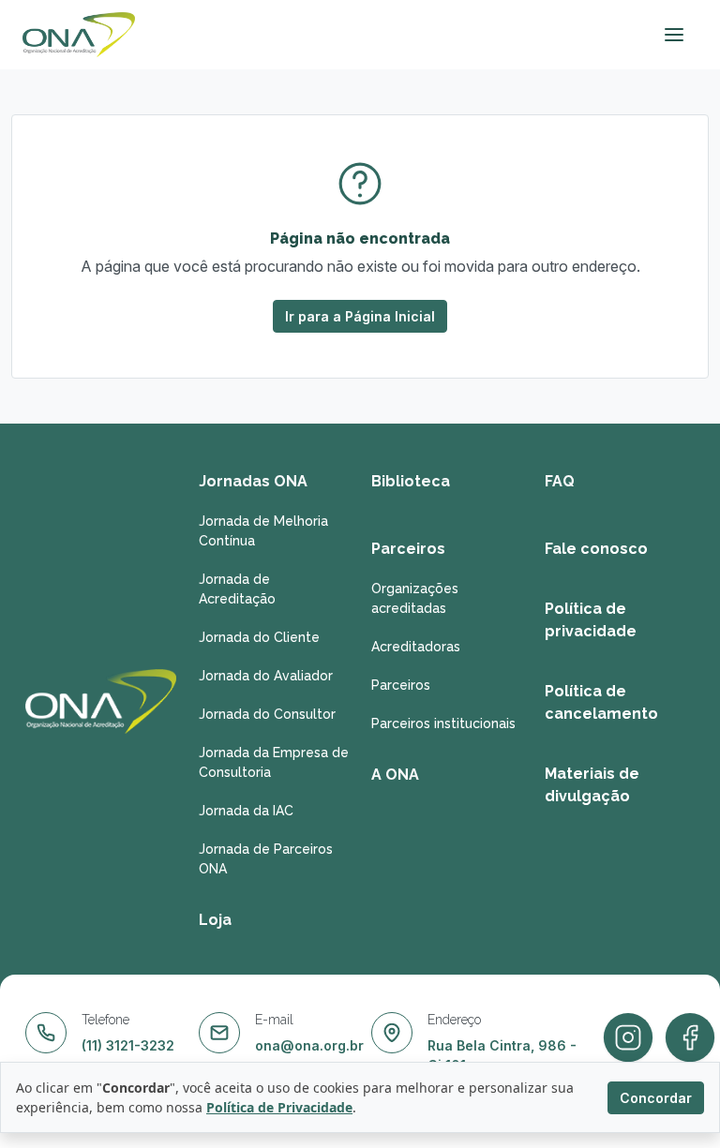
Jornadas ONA (253, 481)
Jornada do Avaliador (266, 675)
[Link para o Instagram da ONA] (690, 1038)
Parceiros (408, 549)
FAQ (560, 481)
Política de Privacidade (279, 1107)
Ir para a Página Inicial (360, 316)
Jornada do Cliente (259, 637)
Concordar (656, 1098)
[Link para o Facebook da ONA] (628, 1038)
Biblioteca (410, 481)
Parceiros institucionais (443, 723)
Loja (215, 920)
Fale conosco (596, 549)
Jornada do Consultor (267, 714)
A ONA (395, 774)
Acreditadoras (415, 646)
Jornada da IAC (246, 810)
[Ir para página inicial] (78, 34)
